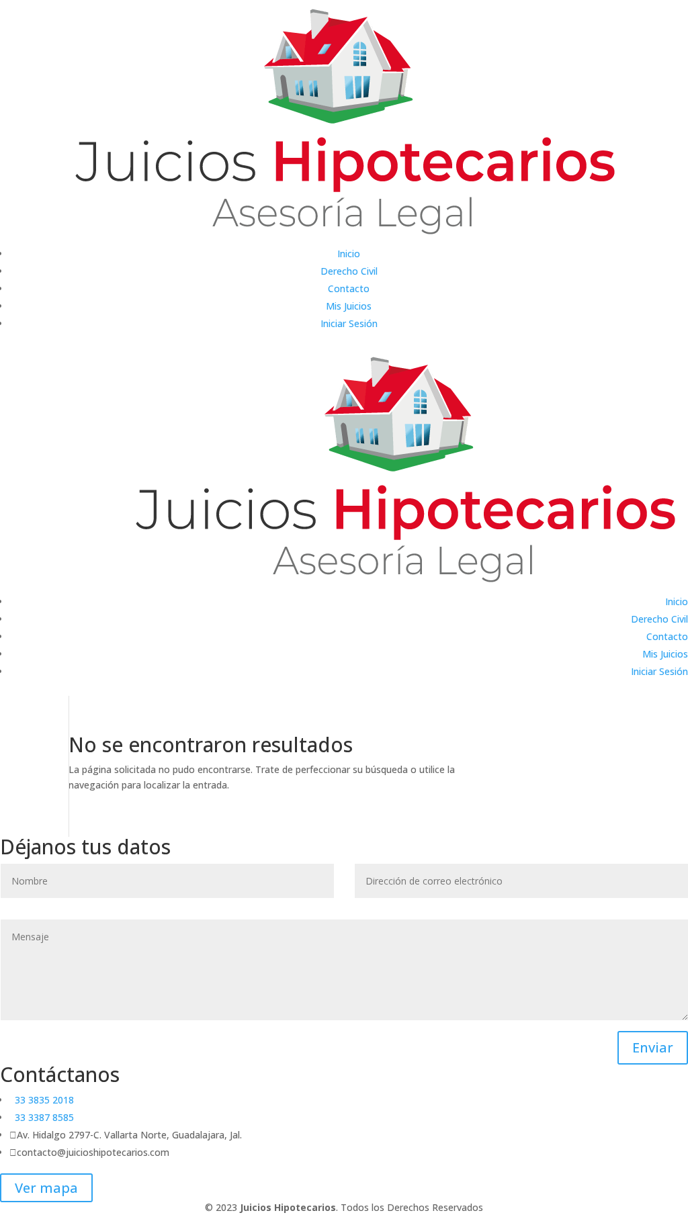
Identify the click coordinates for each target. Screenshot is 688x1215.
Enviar (652, 1047)
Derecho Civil (349, 271)
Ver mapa (46, 1188)
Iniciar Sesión (349, 323)
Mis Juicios (349, 306)
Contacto (349, 288)
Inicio (348, 253)
